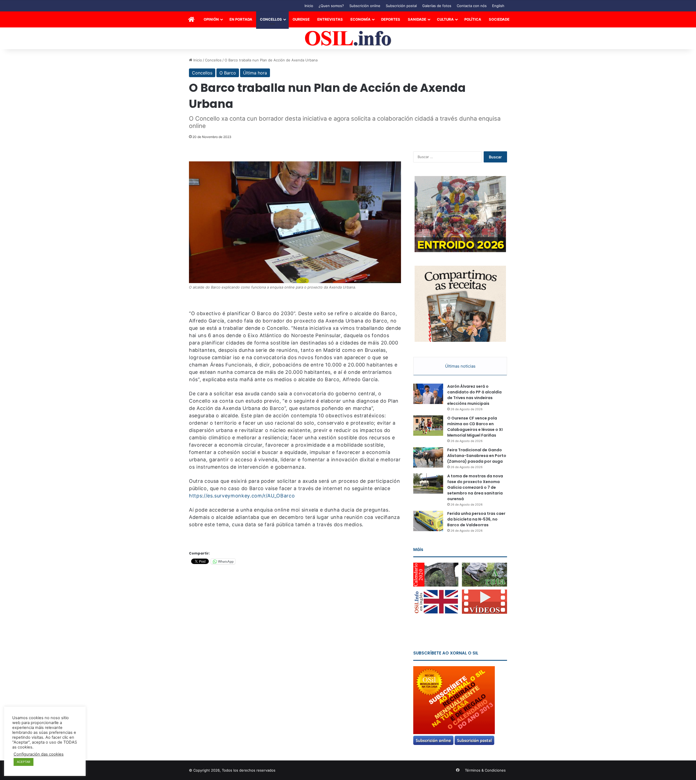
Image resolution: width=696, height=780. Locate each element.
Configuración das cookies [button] (39, 754)
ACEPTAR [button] (23, 762)
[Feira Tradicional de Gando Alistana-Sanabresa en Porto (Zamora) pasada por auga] (428, 457)
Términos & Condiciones (485, 770)
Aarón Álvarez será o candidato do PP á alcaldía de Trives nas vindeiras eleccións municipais (474, 395)
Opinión (211, 19)
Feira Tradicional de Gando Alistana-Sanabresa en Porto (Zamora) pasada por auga (476, 455)
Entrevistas (330, 19)
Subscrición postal (401, 6)
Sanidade (417, 19)
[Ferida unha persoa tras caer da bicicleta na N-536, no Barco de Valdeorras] (428, 521)
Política (472, 19)
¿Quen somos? (331, 6)
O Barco (227, 73)
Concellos (271, 19)
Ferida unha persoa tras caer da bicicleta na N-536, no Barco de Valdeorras (476, 519)
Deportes (390, 19)
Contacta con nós (472, 6)
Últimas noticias (460, 366)
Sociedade (499, 19)
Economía (360, 19)
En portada (240, 19)
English (498, 6)
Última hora (255, 73)
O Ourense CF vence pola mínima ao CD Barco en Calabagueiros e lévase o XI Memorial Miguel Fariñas (475, 426)
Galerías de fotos (436, 6)
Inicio (308, 6)
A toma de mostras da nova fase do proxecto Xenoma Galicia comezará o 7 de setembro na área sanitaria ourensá (475, 487)
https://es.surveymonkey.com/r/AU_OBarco (242, 496)
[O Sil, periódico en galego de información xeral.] (348, 38)
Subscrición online (364, 6)
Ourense (301, 19)
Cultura (445, 19)
